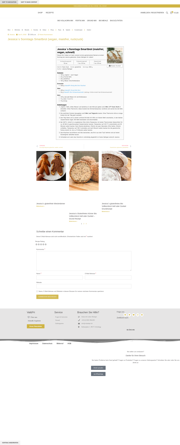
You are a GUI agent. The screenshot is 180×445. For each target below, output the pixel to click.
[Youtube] (133, 314)
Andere (89, 30)
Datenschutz (47, 343)
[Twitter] (129, 314)
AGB (69, 343)
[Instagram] (137, 314)
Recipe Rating (40, 241)
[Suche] (167, 13)
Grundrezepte (78, 30)
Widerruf (60, 343)
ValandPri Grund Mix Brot (72, 90)
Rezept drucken (116, 66)
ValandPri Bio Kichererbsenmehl (74, 92)
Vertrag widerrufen (10, 443)
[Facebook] (125, 314)
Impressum (33, 343)
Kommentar (40, 249)
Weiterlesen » (40, 206)
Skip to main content (29, 2)
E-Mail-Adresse (90, 273)
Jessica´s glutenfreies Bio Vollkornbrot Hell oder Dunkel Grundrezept (114, 206)
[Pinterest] (141, 314)
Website (39, 282)
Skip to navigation (9, 2)
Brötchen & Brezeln (22, 30)
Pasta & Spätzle (64, 30)
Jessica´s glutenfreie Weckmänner (50, 204)
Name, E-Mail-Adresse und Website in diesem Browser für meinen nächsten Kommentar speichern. (71, 291)
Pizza (52, 30)
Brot (9, 30)
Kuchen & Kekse (40, 30)
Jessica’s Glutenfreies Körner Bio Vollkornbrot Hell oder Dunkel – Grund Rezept (83, 216)
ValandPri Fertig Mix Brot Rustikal (75, 85)
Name (38, 273)
